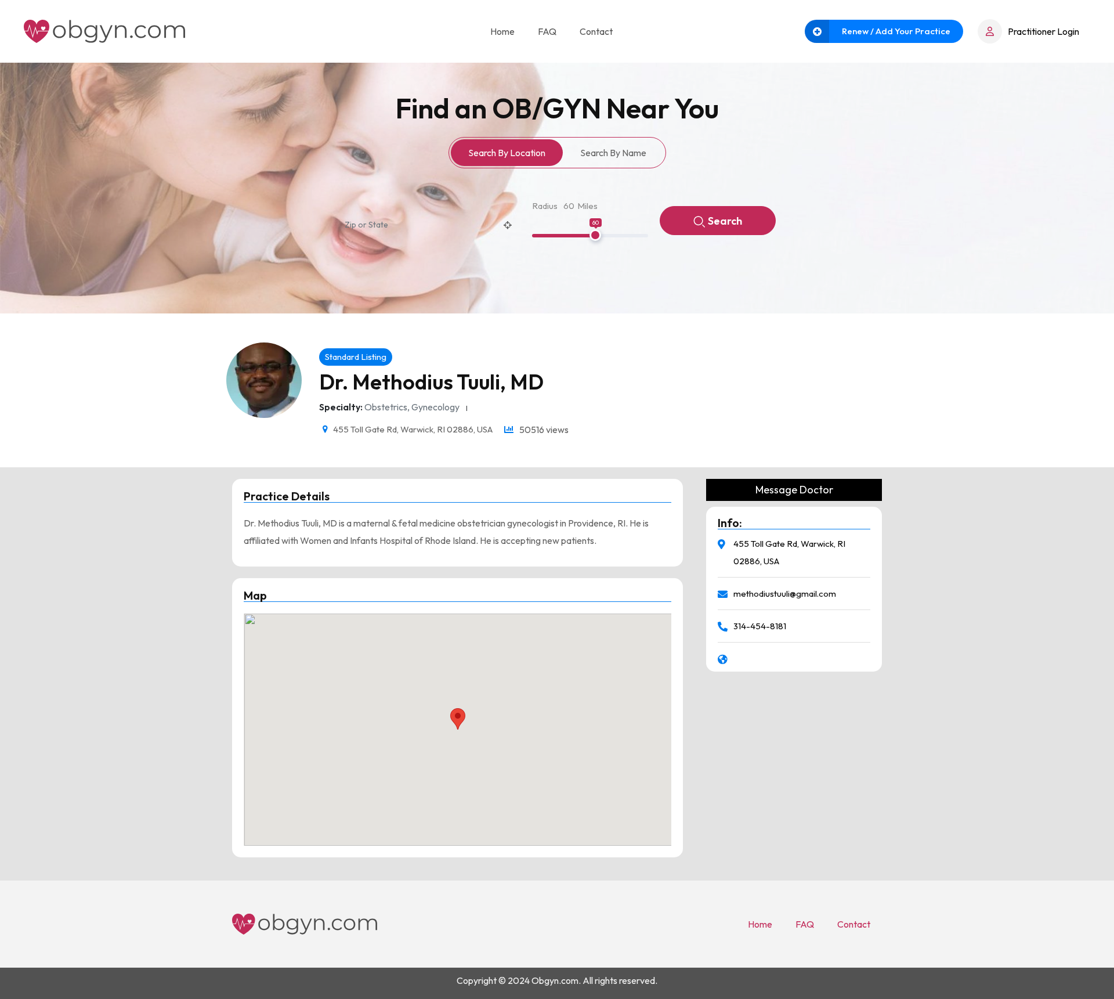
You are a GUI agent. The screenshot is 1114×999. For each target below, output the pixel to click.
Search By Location (506, 152)
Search (725, 221)
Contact (596, 31)
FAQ (547, 31)
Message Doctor (794, 490)
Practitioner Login (1043, 31)
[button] (457, 719)
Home (502, 31)
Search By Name (613, 152)
